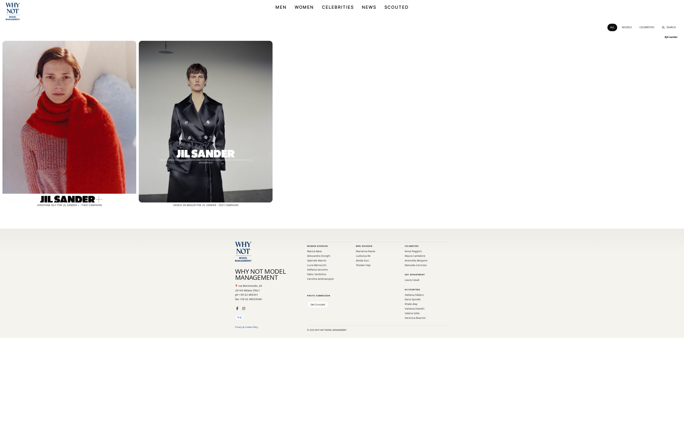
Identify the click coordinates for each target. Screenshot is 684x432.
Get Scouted (317, 304)
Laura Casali (412, 280)
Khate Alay (411, 304)
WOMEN (304, 7)
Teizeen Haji (363, 265)
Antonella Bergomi (416, 260)
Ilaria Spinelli (413, 299)
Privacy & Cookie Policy (246, 327)
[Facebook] (237, 308)
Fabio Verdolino (316, 274)
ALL (612, 27)
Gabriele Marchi (316, 260)
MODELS (627, 27)
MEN (281, 7)
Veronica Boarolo (415, 318)
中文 (239, 317)
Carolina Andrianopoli (320, 279)
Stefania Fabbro (414, 295)
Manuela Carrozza (416, 265)
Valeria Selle (412, 313)
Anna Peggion (413, 251)
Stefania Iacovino (317, 269)
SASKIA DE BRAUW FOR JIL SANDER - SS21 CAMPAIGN (205, 205)
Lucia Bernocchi (316, 265)
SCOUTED (396, 7)
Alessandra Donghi (318, 256)
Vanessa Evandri (414, 308)
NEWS (369, 7)
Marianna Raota (365, 251)
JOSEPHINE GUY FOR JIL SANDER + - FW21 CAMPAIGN (69, 205)
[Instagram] (244, 308)
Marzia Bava (314, 251)
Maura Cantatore (415, 256)
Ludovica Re (363, 256)
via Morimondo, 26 (250, 285)
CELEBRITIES (338, 7)
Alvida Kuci (362, 260)
